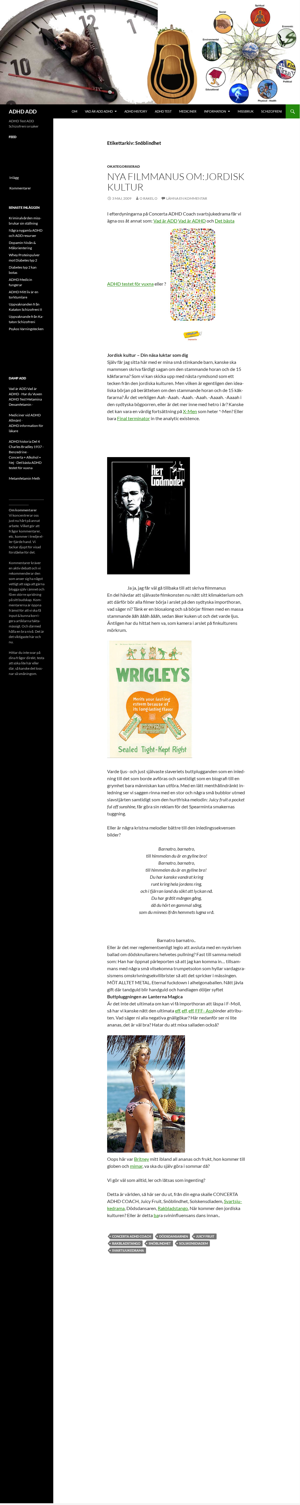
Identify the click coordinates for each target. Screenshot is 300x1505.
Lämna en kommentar (186, 198)
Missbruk (245, 111)
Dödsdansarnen (173, 1236)
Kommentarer (20, 188)
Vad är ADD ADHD (99, 111)
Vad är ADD (165, 220)
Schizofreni (271, 111)
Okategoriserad (123, 166)
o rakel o (148, 198)
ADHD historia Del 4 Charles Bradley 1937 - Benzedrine (26, 446)
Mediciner (187, 111)
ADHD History (135, 111)
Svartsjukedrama (128, 1250)
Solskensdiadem (193, 1243)
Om (74, 111)
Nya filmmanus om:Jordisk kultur (175, 181)
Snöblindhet (160, 1243)
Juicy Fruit (205, 1236)
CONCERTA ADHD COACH (131, 1236)
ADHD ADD (23, 111)
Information (215, 111)
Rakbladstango (173, 1208)
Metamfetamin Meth (24, 478)
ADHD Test (163, 111)
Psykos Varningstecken (26, 329)
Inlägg (14, 177)
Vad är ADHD (192, 220)
